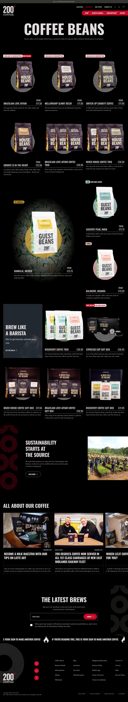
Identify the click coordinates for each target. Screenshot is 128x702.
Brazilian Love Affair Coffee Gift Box (60, 409)
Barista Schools (60, 665)
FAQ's (117, 670)
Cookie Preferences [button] (109, 693)
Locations (79, 7)
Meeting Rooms (78, 675)
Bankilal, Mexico (23, 271)
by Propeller (121, 693)
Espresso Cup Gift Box (98, 349)
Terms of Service (98, 675)
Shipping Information (99, 661)
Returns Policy (97, 665)
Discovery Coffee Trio (56, 349)
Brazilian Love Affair (15, 103)
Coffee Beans (59, 661)
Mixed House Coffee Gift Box (19, 408)
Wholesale (89, 7)
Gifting (57, 675)
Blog (74, 661)
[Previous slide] (4, 2)
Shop (86, 13)
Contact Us (108, 7)
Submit (89, 616)
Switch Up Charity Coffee (100, 103)
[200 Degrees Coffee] (9, 11)
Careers (117, 665)
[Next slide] (124, 2)
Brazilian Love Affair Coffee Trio (60, 163)
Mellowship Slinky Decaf (58, 103)
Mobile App (96, 670)
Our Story (98, 7)
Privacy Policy (120, 675)
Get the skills (10, 350)
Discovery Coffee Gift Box (100, 408)
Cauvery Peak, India (96, 229)
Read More (32, 474)
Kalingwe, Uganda (95, 291)
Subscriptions (111, 13)
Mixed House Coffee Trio (99, 162)
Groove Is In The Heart (16, 165)
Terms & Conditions (99, 680)
